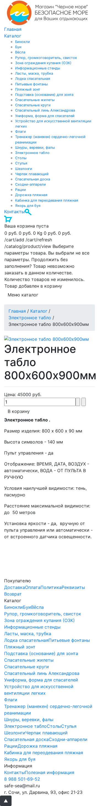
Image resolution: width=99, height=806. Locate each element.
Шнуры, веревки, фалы (35, 147)
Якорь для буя (27, 206)
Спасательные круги (33, 105)
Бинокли (22, 42)
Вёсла (20, 52)
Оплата (32, 587)
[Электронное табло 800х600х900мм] (46, 338)
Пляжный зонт (27, 89)
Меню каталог (23, 294)
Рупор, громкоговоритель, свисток (46, 58)
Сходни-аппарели (30, 184)
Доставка (14, 587)
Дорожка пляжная (31, 195)
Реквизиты (73, 587)
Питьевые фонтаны (31, 84)
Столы (21, 158)
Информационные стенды (37, 68)
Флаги (20, 131)
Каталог (12, 36)
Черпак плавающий (32, 174)
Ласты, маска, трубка (34, 73)
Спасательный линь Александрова (45, 110)
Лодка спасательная (32, 79)
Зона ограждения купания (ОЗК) (43, 63)
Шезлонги (23, 169)
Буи (18, 47)
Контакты (14, 211)
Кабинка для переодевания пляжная (46, 200)
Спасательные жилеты (35, 100)
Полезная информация (49, 772)
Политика (51, 587)
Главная (12, 29)
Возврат (13, 594)
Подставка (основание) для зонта (44, 95)
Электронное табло (32, 153)
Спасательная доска (32, 179)
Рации (20, 190)
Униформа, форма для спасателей (45, 116)
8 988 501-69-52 (22, 779)
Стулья (21, 163)
